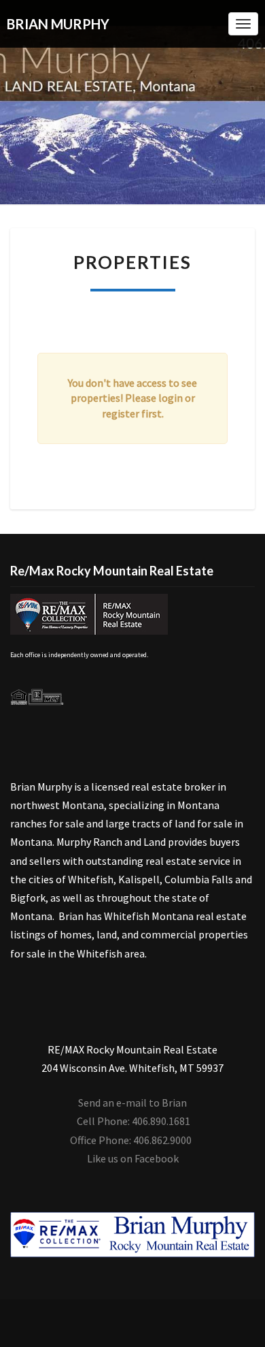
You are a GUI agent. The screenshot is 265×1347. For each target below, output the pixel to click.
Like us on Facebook (133, 1158)
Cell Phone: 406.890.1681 (133, 1121)
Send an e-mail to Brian (132, 1102)
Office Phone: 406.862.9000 (131, 1140)
